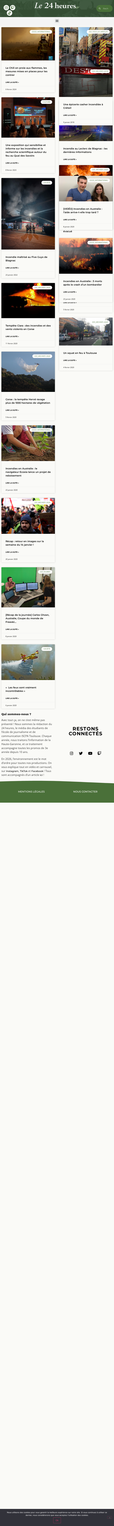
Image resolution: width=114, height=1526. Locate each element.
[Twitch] (12, 7)
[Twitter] (81, 753)
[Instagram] (6, 7)
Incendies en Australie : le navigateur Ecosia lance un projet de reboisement (28, 472)
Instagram (12, 771)
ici (41, 775)
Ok (57, 1520)
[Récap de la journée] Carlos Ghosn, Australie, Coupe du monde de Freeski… (27, 618)
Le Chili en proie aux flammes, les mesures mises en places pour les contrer (26, 71)
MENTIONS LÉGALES (31, 791)
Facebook (37, 771)
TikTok (24, 771)
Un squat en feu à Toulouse (80, 353)
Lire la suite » (12, 82)
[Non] (109, 1517)
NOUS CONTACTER (85, 791)
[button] (57, 20)
